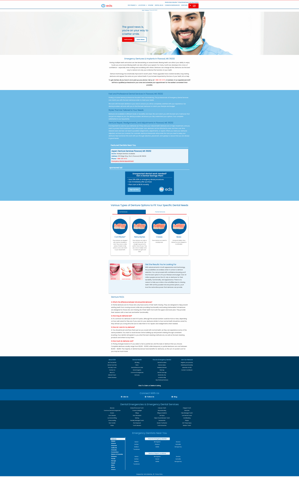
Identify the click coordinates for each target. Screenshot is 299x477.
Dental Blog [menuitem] (159, 5)
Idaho (113, 465)
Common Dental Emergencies (112, 410)
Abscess (112, 408)
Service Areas (162, 365)
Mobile (157, 447)
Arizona (113, 443)
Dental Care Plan (112, 365)
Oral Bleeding (186, 418)
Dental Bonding (162, 410)
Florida (113, 458)
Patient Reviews (112, 377)
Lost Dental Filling (112, 418)
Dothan (136, 444)
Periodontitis (162, 420)
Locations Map (162, 377)
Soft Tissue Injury (186, 423)
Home (143, 10)
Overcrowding (112, 420)
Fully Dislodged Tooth (187, 413)
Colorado (114, 450)
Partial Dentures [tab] (160, 212)
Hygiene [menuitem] (150, 5)
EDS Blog (137, 362)
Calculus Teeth (162, 408)
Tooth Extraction (161, 425)
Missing (137, 418)
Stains (112, 425)
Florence (157, 444)
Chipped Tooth (187, 408)
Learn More (140, 39)
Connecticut (114, 452)
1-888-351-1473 (160, 80)
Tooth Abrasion (137, 425)
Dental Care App (162, 372)
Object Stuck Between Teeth (162, 418)
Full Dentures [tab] (123, 212)
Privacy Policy (159, 474)
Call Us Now (128, 39)
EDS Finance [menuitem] (132, 5)
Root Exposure (137, 423)
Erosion (112, 413)
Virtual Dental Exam (183, 2)
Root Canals (112, 423)
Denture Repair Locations (157, 453)
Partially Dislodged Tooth (137, 420)
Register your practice (187, 362)
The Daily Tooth (112, 367)
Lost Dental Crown (187, 415)
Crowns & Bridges (137, 410)
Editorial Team (112, 375)
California (114, 448)
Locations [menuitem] (141, 5)
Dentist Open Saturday (171, 2)
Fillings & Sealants (162, 413)
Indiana (113, 469)
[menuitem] (193, 5)
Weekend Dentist (162, 367)
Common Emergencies (137, 372)
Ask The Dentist (112, 362)
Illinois (113, 467)
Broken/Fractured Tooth (137, 408)
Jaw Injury (162, 415)
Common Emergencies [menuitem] (172, 5)
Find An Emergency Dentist (157, 439)
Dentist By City (162, 375)
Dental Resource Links (137, 367)
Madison (136, 447)
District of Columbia (117, 454)
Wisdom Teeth (187, 425)
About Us (112, 372)
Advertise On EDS (187, 367)
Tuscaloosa (136, 449)
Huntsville (178, 444)
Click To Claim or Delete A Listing (149, 386)
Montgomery (178, 447)
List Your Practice (194, 2)
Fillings (137, 413)
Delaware (114, 456)
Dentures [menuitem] (184, 5)
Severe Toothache (162, 423)
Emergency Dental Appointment (123, 161)
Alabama (113, 439)
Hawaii (113, 463)
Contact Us (112, 370)
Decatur (178, 442)
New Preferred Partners (162, 380)
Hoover (157, 459)
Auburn (136, 442)
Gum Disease (112, 415)
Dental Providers (162, 362)
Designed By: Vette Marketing (144, 474)
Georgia (113, 461)
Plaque (187, 420)
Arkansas (114, 445)
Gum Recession (137, 415)
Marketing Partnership (187, 365)
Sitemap (162, 370)
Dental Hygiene (137, 370)
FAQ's (137, 365)
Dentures (147, 10)
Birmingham (157, 442)
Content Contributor (186, 370)
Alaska (113, 441)
